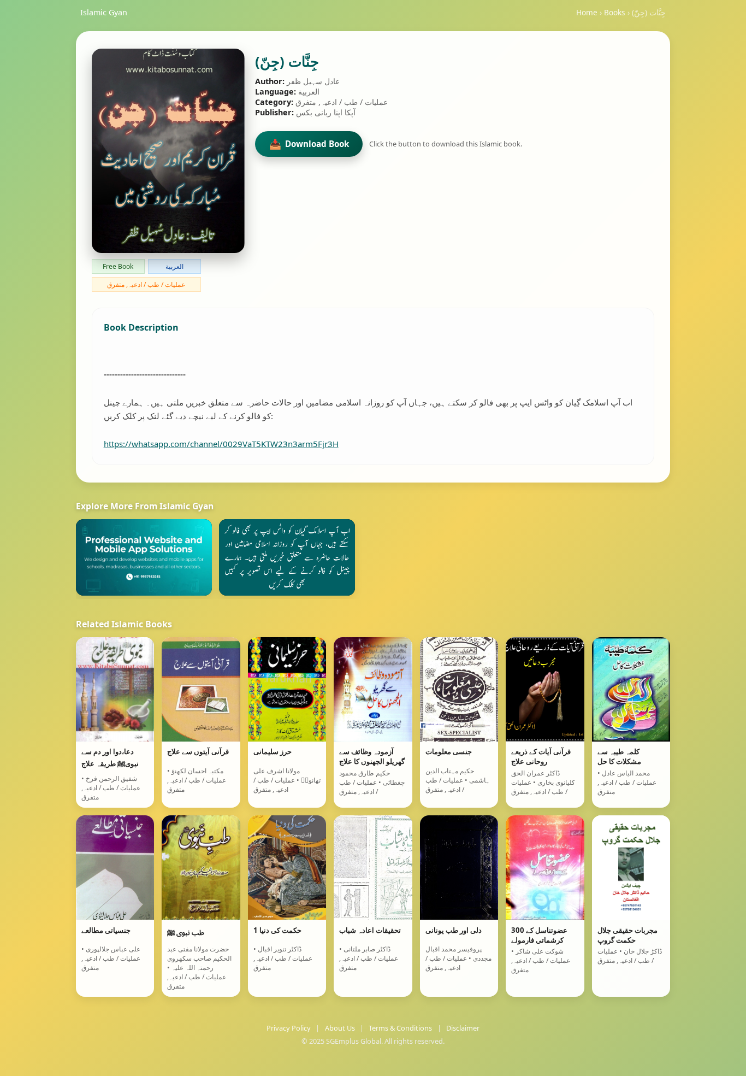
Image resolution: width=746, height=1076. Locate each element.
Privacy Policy (289, 1028)
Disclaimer (462, 1028)
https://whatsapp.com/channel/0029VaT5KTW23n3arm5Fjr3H (221, 443)
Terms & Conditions (400, 1028)
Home (586, 12)
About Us (340, 1028)
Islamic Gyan (103, 12)
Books (614, 12)
